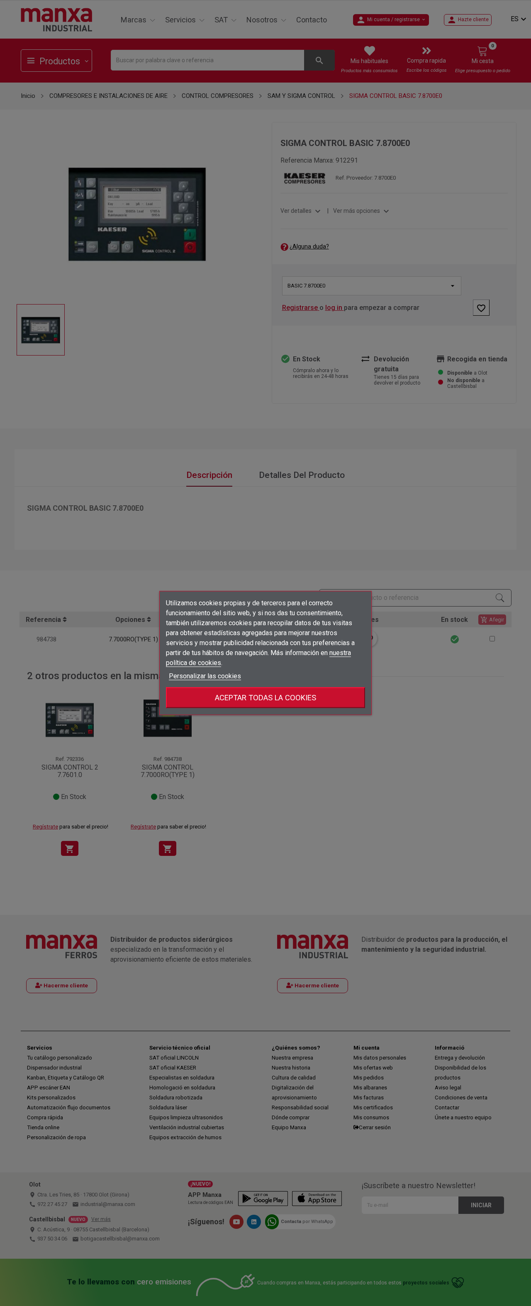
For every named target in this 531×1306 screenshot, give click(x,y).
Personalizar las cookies (205, 676)
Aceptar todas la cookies (265, 697)
